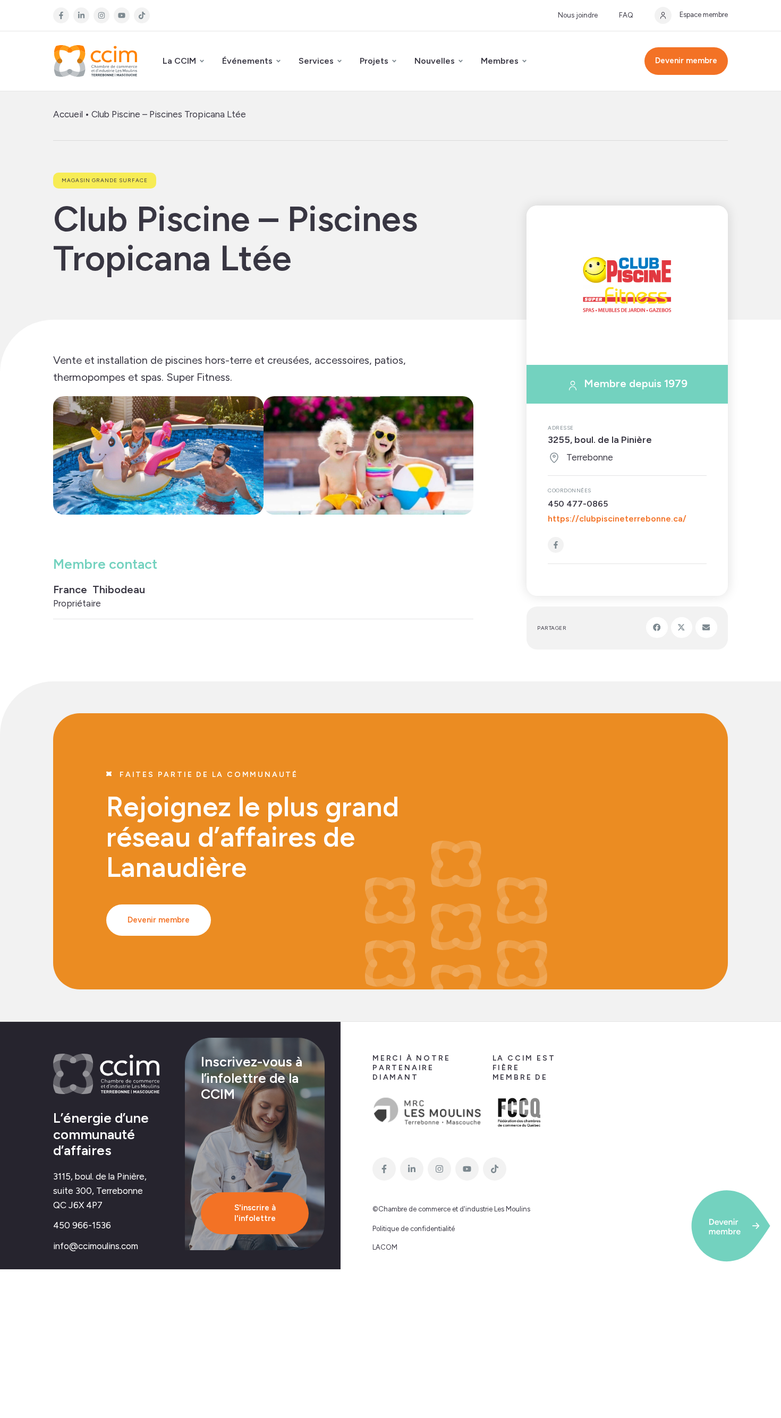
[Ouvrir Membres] (524, 61)
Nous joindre (578, 15)
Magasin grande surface (105, 180)
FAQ (626, 15)
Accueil (68, 114)
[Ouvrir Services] (339, 61)
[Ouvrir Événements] (278, 61)
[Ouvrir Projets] (394, 61)
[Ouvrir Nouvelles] (460, 61)
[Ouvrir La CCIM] (202, 61)
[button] (657, 627)
